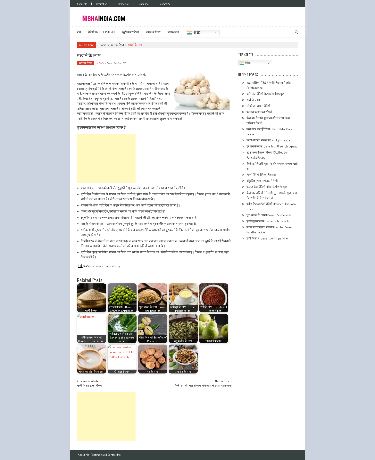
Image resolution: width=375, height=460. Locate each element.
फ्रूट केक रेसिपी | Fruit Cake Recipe (266, 187)
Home (103, 45)
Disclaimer (143, 4)
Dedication (101, 4)
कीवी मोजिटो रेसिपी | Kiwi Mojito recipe (268, 140)
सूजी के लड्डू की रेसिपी (90, 385)
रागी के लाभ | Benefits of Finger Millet (267, 238)
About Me (82, 4)
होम (79, 32)
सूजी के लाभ (253, 100)
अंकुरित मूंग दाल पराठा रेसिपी (262, 181)
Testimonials (122, 4)
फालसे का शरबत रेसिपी (259, 112)
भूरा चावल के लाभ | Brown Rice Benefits (269, 215)
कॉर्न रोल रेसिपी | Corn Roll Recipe (265, 94)
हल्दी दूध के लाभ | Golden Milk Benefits (268, 221)
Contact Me (164, 4)
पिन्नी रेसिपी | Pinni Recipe (261, 175)
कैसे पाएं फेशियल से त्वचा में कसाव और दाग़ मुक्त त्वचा (203, 385)
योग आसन (173, 32)
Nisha (101, 63)
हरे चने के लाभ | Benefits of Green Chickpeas (271, 146)
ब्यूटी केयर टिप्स (130, 32)
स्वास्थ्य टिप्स (153, 32)
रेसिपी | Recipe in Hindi (101, 32)
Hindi (196, 32)
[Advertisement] (106, 158)
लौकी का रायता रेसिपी (258, 106)
